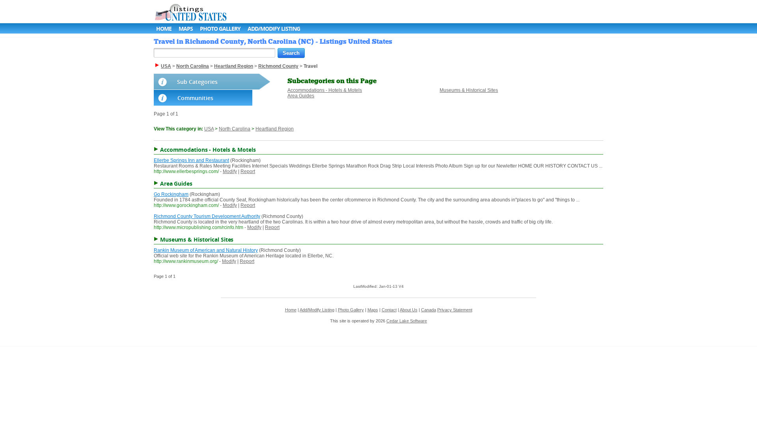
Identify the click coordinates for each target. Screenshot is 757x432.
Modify (230, 171)
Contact (389, 309)
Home (164, 28)
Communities (195, 98)
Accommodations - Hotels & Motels (324, 90)
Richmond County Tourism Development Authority (207, 216)
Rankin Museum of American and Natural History (206, 250)
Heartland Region (274, 129)
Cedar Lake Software (406, 320)
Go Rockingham (171, 194)
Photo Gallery (220, 28)
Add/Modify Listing (274, 28)
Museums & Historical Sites (469, 90)
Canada (428, 309)
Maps (186, 28)
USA (209, 129)
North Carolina (234, 129)
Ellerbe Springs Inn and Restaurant (191, 160)
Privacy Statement (454, 309)
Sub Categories (197, 82)
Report (248, 171)
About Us (409, 309)
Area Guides (300, 96)
